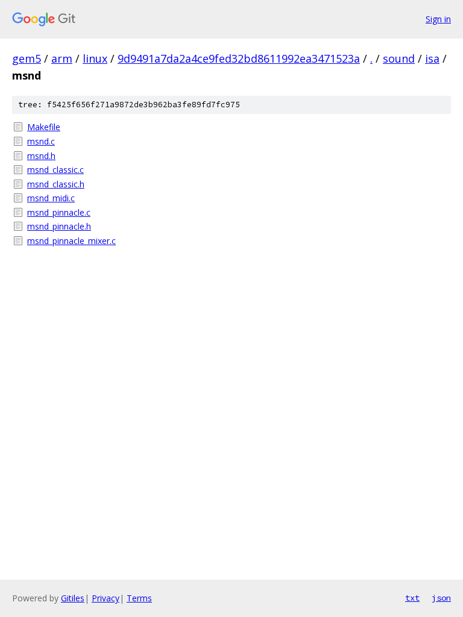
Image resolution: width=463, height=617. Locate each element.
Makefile (43, 127)
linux (95, 58)
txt (412, 597)
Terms (139, 598)
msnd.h (41, 155)
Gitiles (72, 598)
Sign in (438, 19)
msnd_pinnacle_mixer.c (71, 240)
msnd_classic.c (55, 169)
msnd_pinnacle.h (59, 226)
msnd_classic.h (55, 184)
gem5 (26, 58)
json (441, 597)
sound (399, 58)
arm (61, 58)
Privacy (105, 598)
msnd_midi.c (51, 198)
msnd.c (41, 141)
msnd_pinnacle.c (58, 212)
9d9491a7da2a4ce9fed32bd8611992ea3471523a (239, 58)
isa (432, 58)
